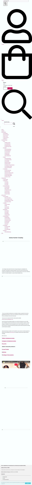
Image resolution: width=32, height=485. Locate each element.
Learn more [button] (3, 483)
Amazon (4, 319)
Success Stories (5, 196)
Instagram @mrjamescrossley (9, 341)
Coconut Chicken (7, 151)
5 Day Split (6, 184)
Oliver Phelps (7, 208)
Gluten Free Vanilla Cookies (9, 172)
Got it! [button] (28, 483)
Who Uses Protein (6, 134)
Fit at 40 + (4, 343)
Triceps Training (7, 193)
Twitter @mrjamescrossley (8, 338)
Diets (4, 141)
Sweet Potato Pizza (8, 150)
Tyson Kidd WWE (7, 229)
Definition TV (5, 138)
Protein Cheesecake (8, 170)
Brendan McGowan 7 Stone (9, 200)
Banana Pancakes (7, 162)
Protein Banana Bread (8, 174)
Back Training (7, 188)
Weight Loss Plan (7, 142)
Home (2, 129)
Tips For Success (5, 137)
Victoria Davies (7, 221)
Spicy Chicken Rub (8, 155)
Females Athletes (5, 216)
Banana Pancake (7, 171)
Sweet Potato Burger (8, 149)
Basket (5, 88)
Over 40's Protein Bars (8, 167)
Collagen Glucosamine (8, 354)
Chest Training (7, 187)
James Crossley (7, 204)
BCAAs (4, 352)
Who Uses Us (4, 195)
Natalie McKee (7, 217)
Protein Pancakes (7, 163)
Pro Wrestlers (5, 225)
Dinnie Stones (12, 332)
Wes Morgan (7, 213)
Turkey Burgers (7, 154)
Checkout (10, 88)
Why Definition (4, 132)
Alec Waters (7, 212)
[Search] (14, 124)
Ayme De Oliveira (7, 218)
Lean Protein (6, 349)
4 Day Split (6, 183)
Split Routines (5, 180)
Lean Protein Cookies (8, 159)
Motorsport (4, 230)
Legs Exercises (7, 191)
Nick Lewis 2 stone (8, 197)
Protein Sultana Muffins (8, 175)
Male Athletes (5, 209)
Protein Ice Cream (7, 176)
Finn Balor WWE (7, 226)
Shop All (3, 130)
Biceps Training (7, 192)
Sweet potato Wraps (8, 158)
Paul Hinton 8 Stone (8, 201)
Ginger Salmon (7, 153)
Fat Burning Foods (7, 145)
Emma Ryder (7, 222)
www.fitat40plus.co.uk (10, 319)
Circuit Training (5, 179)
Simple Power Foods (8, 146)
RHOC (6, 205)
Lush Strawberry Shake (8, 166)
